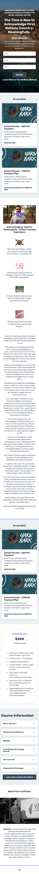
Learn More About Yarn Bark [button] (19, 777)
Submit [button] (19, 75)
